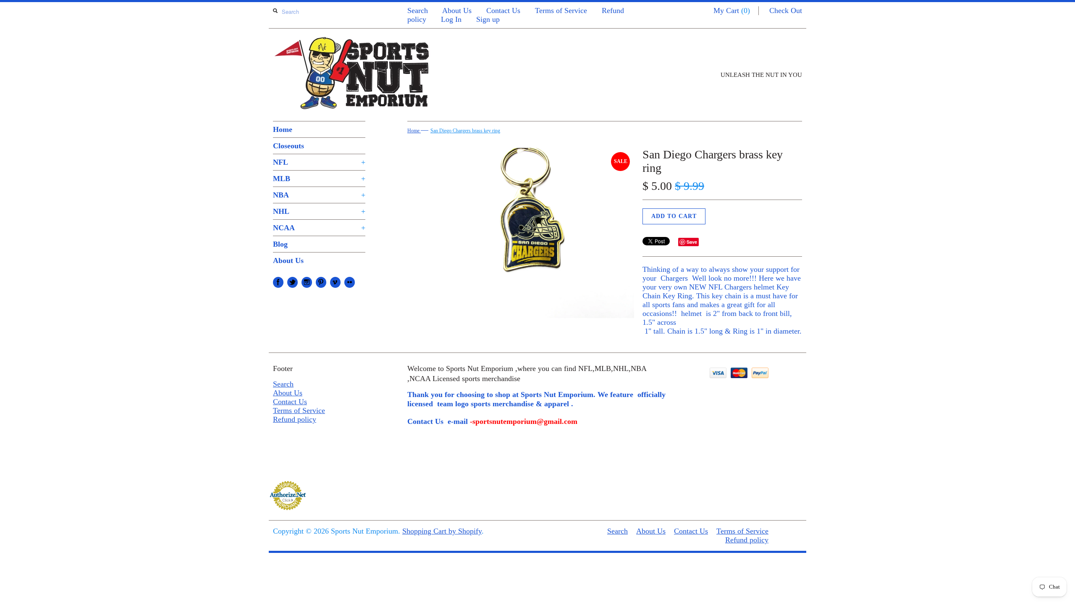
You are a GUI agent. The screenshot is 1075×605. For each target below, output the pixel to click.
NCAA (319, 228)
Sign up (488, 19)
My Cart (731, 10)
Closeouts (288, 146)
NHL (319, 211)
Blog (280, 244)
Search (417, 10)
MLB (319, 178)
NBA (319, 195)
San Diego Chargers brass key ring (465, 131)
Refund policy (294, 419)
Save (692, 242)
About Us (457, 10)
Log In (451, 19)
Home (282, 129)
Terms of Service (561, 10)
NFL (319, 162)
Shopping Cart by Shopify (442, 531)
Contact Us (503, 10)
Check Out (785, 10)
